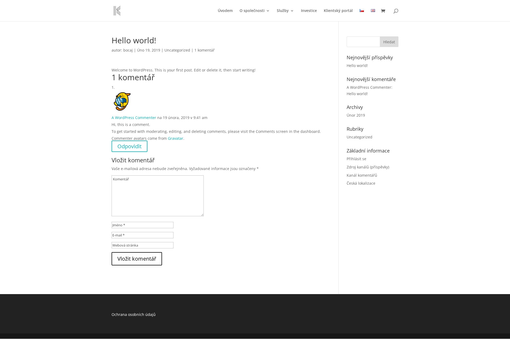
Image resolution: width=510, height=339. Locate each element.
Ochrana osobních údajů (134, 314)
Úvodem (225, 11)
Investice (309, 11)
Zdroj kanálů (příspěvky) (368, 167)
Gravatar (175, 138)
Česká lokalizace (361, 183)
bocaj (128, 50)
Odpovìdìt (129, 146)
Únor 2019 (356, 115)
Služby (283, 11)
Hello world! (357, 65)
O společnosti (252, 11)
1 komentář (204, 50)
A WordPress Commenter (134, 117)
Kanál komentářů (362, 175)
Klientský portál (338, 11)
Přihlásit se (356, 158)
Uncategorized (177, 50)
